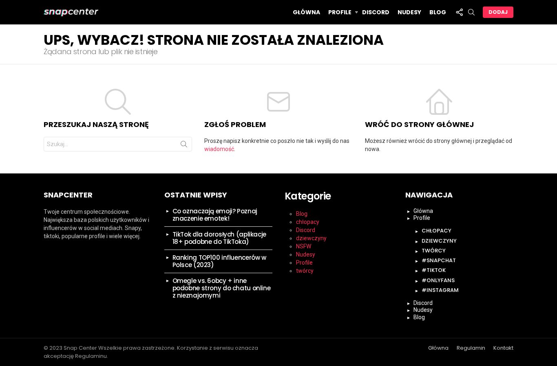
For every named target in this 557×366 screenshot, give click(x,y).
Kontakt (503, 348)
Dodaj (498, 12)
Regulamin (471, 348)
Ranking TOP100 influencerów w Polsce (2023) (219, 261)
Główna (306, 12)
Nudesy (409, 12)
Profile (339, 12)
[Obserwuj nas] (459, 12)
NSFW (303, 246)
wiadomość (219, 149)
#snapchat (439, 260)
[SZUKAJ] (471, 12)
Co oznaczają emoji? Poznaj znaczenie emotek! (214, 215)
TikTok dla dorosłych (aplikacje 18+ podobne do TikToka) (219, 238)
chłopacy (307, 222)
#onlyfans (438, 280)
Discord (375, 12)
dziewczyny (311, 238)
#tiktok (434, 270)
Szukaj (184, 146)
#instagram (440, 290)
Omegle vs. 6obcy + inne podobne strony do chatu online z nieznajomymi (221, 288)
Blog (437, 12)
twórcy (305, 270)
